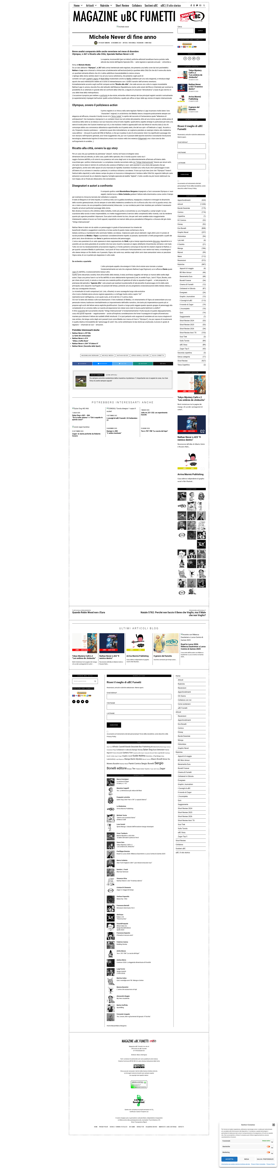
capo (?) (75, 272)
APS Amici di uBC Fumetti (139, 1048)
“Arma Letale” (116, 116)
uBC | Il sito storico (171, 5)
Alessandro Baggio (123, 996)
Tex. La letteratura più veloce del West (129, 790)
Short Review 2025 (187, 325)
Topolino (147, 769)
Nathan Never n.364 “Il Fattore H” (85, 343)
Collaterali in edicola (123, 750)
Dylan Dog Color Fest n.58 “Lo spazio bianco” (132, 799)
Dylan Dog (147, 749)
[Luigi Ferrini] (111, 972)
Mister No (166, 759)
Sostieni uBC (151, 5)
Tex (133, 768)
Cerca (180, 27)
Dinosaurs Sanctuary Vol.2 (126, 908)
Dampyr (134, 750)
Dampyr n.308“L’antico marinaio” (114, 432)
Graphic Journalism (187, 296)
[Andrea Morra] (111, 963)
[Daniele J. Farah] (111, 872)
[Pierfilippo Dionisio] (111, 854)
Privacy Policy (270, 1164)
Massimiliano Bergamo (90, 355)
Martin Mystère (136, 759)
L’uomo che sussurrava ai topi (127, 989)
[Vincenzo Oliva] (111, 881)
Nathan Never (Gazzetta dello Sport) (86, 346)
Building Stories (122, 944)
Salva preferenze (265, 1159)
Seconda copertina (185, 353)
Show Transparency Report (139, 1122)
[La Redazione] (111, 809)
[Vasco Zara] (111, 845)
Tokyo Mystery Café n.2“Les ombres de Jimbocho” (195, 73)
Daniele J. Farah (122, 869)
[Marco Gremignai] (111, 782)
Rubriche (104, 5)
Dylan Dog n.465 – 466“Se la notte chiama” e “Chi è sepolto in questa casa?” (87, 417)
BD (152, 747)
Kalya (162, 756)
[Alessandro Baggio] (111, 999)
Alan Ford (109, 747)
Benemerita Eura (186, 276)
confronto (104, 95)
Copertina (181, 216)
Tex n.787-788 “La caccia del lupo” (154, 431)
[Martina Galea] (111, 981)
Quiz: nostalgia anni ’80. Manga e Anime (130, 980)
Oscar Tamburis (105, 43)
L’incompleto (183, 796)
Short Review (122, 5)
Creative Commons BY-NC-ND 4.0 (128, 1061)
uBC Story (183, 345)
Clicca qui (123, 1071)
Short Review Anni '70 (188, 333)
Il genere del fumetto (194, 108)
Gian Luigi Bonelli (159, 753)
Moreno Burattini (113, 764)
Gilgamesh (143, 138)
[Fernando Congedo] (111, 1017)
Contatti (181, 1127)
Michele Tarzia (122, 815)
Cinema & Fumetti (186, 284)
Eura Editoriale (158, 750)
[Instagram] (194, 5)
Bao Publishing (145, 747)
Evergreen (183, 292)
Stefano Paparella (123, 896)
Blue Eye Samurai (122, 872)
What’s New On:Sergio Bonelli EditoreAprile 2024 (124, 928)
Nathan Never (122, 355)
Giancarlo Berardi (149, 753)
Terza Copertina (184, 365)
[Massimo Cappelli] (111, 791)
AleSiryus (120, 915)
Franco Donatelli (117, 753)
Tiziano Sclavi (140, 769)
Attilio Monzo (121, 951)
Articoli (90, 5)
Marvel (180, 252)
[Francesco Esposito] (111, 936)
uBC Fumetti (182, 708)
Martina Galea (122, 978)
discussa (156, 241)
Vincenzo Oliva (122, 878)
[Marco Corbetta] (111, 863)
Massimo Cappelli (123, 788)
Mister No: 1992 (122, 899)
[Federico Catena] (111, 945)
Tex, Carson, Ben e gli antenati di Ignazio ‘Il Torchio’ (133, 1016)
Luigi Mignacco (120, 759)
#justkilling (120, 1007)
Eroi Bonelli (132, 43)
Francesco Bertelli (123, 905)
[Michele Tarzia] (111, 818)
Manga (180, 248)
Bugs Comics (167, 747)
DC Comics (182, 220)
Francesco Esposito (123, 933)
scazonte (81, 311)
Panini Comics (135, 763)
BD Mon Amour (185, 272)
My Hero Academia (123, 998)
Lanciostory (111, 759)
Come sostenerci (184, 704)
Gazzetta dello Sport (138, 753)
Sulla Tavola (184, 341)
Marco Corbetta (122, 860)
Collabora (137, 5)
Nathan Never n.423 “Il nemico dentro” (196, 86)
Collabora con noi (184, 700)
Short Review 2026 (187, 329)
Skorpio (129, 769)
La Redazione (121, 806)
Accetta (229, 1159)
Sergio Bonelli (147, 763)
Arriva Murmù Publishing (195, 98)
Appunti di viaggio (187, 268)
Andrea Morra (121, 960)
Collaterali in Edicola (187, 288)
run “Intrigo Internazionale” (143, 162)
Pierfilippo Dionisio (123, 851)
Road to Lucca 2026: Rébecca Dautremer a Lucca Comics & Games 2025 (193, 646)
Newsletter (140, 1127)
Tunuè (151, 769)
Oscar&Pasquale (122, 924)
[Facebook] (191, 5)
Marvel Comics (146, 759)
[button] (274, 1125)
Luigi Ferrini (121, 969)
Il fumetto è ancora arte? (125, 935)
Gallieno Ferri (128, 753)
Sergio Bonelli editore (140, 355)
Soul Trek (183, 337)
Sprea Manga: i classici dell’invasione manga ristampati (135, 826)
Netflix (129, 79)
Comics (180, 212)
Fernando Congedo (123, 1014)
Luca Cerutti (121, 824)
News (180, 256)
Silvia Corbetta (158, 355)
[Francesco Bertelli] (111, 908)
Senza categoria (184, 357)
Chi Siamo (182, 696)
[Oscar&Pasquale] (111, 927)
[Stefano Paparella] (111, 899)
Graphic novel (127, 756)
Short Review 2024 (187, 321)
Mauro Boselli (156, 759)
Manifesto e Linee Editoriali (168, 1127)
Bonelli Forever (185, 280)
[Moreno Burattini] (111, 990)
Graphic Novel (183, 232)
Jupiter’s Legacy (92, 79)
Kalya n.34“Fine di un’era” (122, 918)
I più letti (181, 240)
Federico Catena (122, 942)
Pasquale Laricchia (123, 797)
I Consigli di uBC (186, 301)
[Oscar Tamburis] (111, 836)
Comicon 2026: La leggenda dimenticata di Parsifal (134, 962)
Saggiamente (185, 317)
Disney (180, 224)
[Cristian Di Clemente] (111, 890)
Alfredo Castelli (118, 747)
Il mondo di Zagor (186, 305)
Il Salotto (181, 244)
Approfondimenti (184, 200)
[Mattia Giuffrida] (111, 1008)
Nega (246, 1159)
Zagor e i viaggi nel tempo (125, 890)
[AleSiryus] (111, 918)
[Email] (200, 5)
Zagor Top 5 (184, 349)
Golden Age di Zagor (116, 756)
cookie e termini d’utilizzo (118, 1127)
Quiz (181, 313)
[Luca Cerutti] (111, 827)
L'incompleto (185, 309)
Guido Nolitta (139, 756)
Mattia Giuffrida (122, 1005)
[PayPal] (197, 5)
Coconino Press (111, 750)
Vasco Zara (120, 842)
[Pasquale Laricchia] (111, 800)
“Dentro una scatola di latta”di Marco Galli (126, 818)
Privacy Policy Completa (258, 1164)
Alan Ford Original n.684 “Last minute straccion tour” (134, 863)
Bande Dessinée (184, 208)
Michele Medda (108, 355)
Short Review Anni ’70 (186, 820)
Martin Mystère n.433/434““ (128, 836)
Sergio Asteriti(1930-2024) (121, 972)
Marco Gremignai (123, 779)
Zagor (162, 768)
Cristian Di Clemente (124, 887)
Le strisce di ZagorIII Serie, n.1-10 (123, 782)
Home (77, 5)
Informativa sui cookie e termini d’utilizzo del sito (235, 1164)
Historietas (182, 236)
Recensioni (140, 43)
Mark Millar (105, 79)
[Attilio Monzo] (111, 953)
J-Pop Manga (157, 756)
